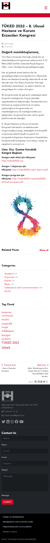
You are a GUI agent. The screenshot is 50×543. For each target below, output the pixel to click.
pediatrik (6, 338)
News (7, 284)
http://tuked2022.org (12, 160)
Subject (5, 470)
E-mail (4, 457)
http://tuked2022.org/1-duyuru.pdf (30, 169)
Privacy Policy (10, 532)
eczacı (5, 319)
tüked (6, 347)
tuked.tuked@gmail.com (14, 415)
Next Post (41, 365)
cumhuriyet (7, 315)
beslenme (7, 312)
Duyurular (9, 46)
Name (4, 444)
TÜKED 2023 (10, 343)
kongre (6, 335)
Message (5, 495)
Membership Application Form (18, 522)
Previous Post (10, 365)
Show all (44, 250)
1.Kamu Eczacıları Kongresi (9, 369)
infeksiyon (8, 331)
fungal (5, 327)
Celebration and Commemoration (21, 287)
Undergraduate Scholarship (17, 527)
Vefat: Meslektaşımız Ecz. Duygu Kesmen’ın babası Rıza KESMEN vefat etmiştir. (38, 372)
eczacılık (7, 323)
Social (7, 291)
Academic (9, 273)
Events (7, 280)
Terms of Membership (13, 517)
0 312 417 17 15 (11, 411)
